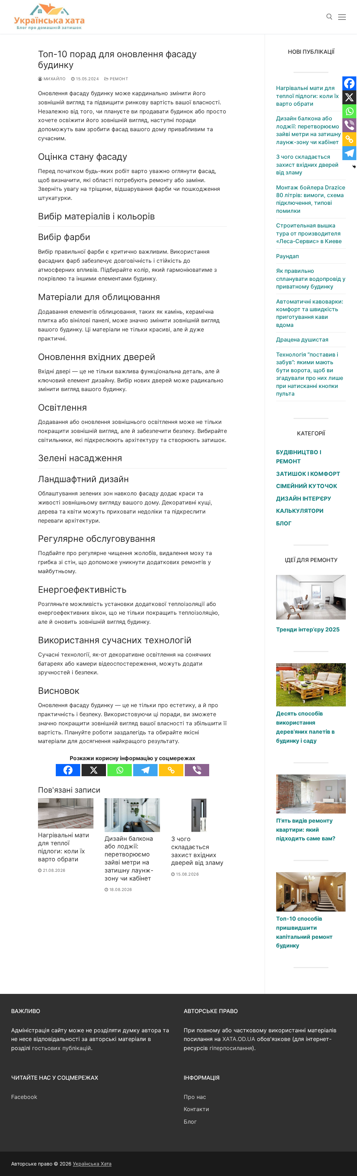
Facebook (24, 1096)
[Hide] (354, 167)
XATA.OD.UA (238, 1038)
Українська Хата (92, 1164)
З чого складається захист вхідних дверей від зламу (197, 851)
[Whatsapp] (119, 770)
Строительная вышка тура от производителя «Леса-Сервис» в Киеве (309, 233)
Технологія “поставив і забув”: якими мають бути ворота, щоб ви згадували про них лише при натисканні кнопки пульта (309, 374)
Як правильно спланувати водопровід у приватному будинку (310, 278)
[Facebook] (68, 770)
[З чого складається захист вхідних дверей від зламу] (199, 815)
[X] (94, 770)
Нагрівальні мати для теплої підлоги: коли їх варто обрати (63, 847)
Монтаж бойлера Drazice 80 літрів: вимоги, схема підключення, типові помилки (310, 199)
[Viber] (197, 770)
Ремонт (118, 78)
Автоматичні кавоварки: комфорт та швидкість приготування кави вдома (309, 313)
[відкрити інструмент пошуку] (329, 17)
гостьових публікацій (61, 1047)
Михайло (54, 78)
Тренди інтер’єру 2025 (308, 629)
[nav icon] (342, 17)
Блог (190, 1121)
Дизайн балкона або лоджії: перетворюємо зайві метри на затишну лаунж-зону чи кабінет (129, 858)
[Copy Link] (171, 770)
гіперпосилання (231, 1047)
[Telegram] (145, 770)
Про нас (195, 1096)
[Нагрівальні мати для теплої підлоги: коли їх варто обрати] (65, 813)
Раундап (287, 256)
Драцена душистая (302, 339)
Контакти (196, 1109)
